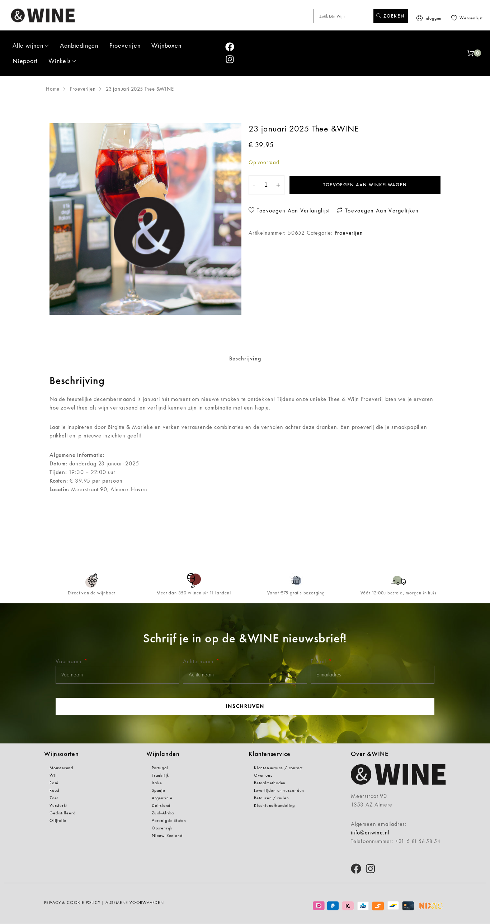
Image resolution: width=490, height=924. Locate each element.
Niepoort (25, 61)
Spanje (158, 790)
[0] (470, 53)
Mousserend (61, 768)
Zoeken (393, 16)
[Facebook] (229, 46)
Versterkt (58, 805)
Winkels (59, 61)
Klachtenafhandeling (274, 805)
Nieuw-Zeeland (167, 835)
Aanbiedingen (79, 45)
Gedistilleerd (62, 813)
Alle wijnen (28, 45)
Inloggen (433, 18)
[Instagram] (229, 59)
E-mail (319, 661)
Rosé (54, 783)
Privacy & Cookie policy (72, 902)
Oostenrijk (162, 828)
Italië (157, 783)
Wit (53, 775)
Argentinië (162, 798)
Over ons (263, 775)
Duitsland (161, 805)
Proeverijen (125, 45)
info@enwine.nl (370, 832)
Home (53, 89)
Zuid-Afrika (163, 813)
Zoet (54, 798)
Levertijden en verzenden (279, 790)
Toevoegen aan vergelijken (381, 210)
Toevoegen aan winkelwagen (365, 185)
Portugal (160, 768)
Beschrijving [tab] (245, 358)
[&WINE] (43, 15)
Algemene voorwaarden (134, 902)
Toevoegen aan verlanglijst (292, 210)
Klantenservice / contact (278, 768)
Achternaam (199, 661)
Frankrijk (160, 775)
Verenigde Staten (169, 820)
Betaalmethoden (270, 783)
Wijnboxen (166, 45)
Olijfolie (58, 820)
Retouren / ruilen (271, 798)
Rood (54, 790)
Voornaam (69, 661)
